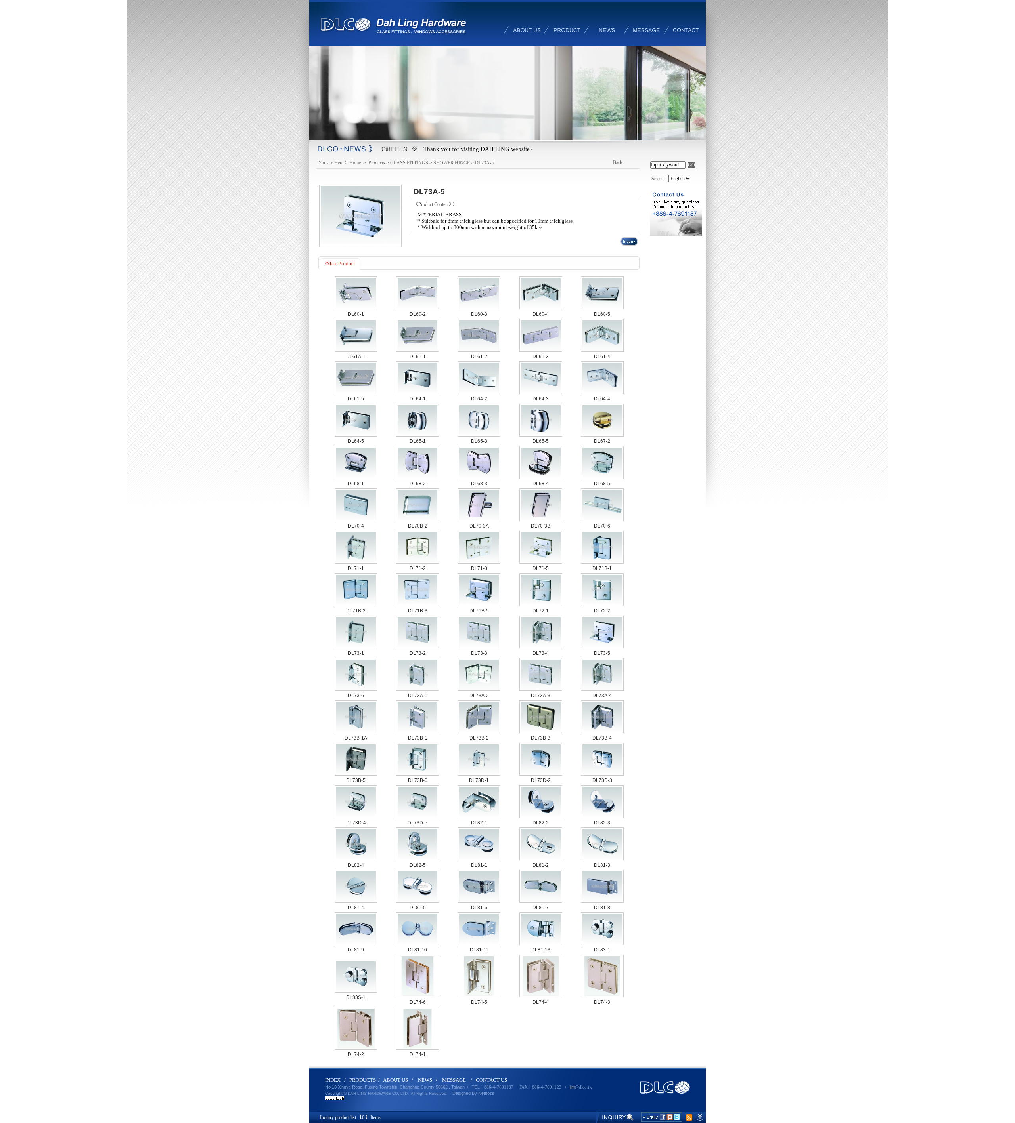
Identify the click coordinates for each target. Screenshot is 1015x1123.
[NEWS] (606, 23)
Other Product (340, 264)
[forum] (646, 23)
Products (376, 163)
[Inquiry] (615, 1117)
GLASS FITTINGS (409, 163)
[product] (567, 23)
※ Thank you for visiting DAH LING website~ (472, 149)
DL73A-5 (484, 163)
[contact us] (686, 23)
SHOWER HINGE (451, 163)
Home (355, 163)
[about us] (527, 23)
